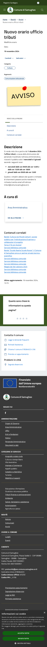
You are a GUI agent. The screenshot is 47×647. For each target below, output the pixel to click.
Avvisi (21, 19)
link (3, 628)
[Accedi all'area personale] (38, 3)
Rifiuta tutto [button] (23, 639)
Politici (7, 438)
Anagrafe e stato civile (14, 456)
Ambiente (9, 498)
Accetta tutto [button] (23, 633)
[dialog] (23, 628)
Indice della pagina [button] (14, 118)
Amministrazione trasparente (16, 609)
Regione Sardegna (10, 2)
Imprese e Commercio (13, 465)
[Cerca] (42, 10)
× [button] (44, 613)
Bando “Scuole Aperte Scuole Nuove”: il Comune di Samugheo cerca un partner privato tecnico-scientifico (22, 253)
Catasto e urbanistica (13, 471)
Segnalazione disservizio (14, 591)
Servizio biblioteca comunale (15, 247)
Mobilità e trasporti (12, 478)
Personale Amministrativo (15, 441)
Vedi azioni (20, 58)
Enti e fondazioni (11, 434)
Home (5, 19)
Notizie (8, 519)
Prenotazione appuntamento (16, 587)
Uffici (7, 430)
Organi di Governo (12, 423)
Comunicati (9, 523)
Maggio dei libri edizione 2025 (15, 266)
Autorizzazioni (10, 505)
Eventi (7, 540)
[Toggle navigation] (4, 9)
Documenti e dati (11, 445)
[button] (23, 643)
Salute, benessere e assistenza (17, 501)
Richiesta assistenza (13, 598)
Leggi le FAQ (10, 595)
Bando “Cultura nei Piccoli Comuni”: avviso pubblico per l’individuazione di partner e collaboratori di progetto (20, 239)
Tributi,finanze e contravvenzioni (18, 494)
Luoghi (7, 536)
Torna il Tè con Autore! (12, 245)
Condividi (8, 58)
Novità (13, 19)
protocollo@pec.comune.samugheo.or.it (21, 569)
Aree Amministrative (13, 427)
